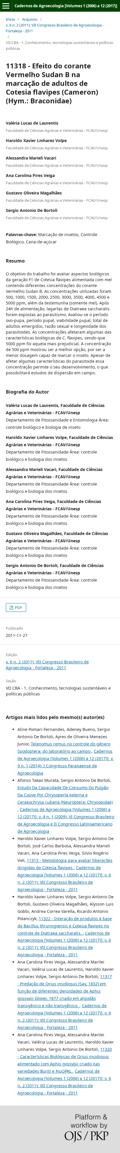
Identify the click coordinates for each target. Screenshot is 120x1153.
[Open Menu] (6, 6)
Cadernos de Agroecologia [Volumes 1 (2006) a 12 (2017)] (66, 5)
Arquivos (30, 19)
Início (10, 19)
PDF (18, 607)
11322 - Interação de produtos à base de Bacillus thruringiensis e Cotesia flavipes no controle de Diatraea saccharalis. (64, 926)
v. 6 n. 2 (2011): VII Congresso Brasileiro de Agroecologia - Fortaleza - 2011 (55, 27)
